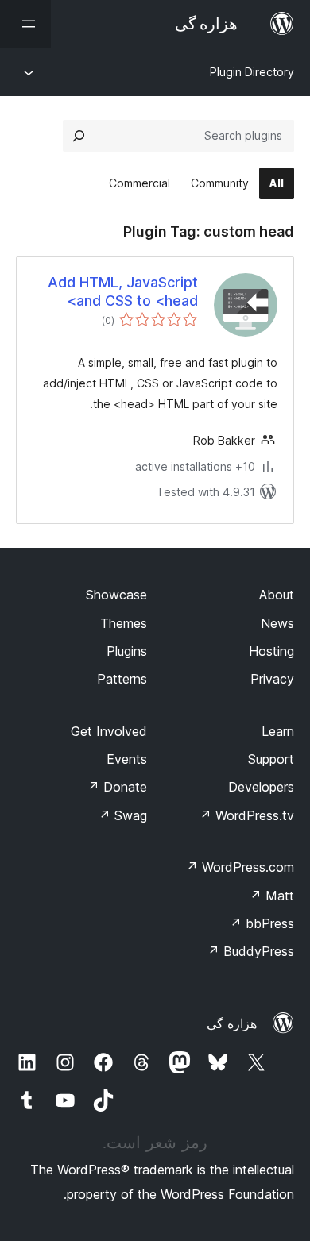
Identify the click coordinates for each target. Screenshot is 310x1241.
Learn (278, 731)
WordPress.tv (247, 815)
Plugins (127, 651)
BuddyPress (250, 951)
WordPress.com (240, 867)
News (277, 623)
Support (271, 759)
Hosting (271, 651)
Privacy (272, 679)
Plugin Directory (252, 72)
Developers (261, 787)
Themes (123, 623)
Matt (272, 896)
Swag (123, 815)
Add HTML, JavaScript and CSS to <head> (123, 291)
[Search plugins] (79, 136)
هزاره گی (232, 1023)
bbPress (262, 923)
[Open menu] (25, 24)
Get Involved (109, 731)
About (276, 595)
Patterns (122, 679)
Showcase (116, 595)
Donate (117, 787)
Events (127, 759)
